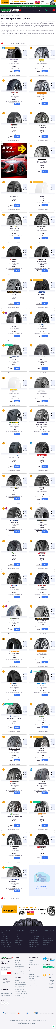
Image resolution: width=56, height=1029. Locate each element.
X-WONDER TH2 (42, 392)
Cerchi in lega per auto (5, 931)
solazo (14, 294)
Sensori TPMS (32, 980)
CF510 (42, 62)
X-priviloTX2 (42, 127)
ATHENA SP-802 (14, 229)
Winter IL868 (42, 784)
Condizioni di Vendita (19, 989)
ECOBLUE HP (14, 588)
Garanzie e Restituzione (20, 984)
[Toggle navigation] (33, 10)
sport (42, 588)
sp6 (14, 490)
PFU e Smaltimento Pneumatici (19, 987)
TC (37, 1023)
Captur (18, 15)
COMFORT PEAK (42, 161)
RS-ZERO (14, 751)
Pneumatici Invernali (19, 970)
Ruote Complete (18, 964)
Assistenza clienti (33, 986)
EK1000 (42, 197)
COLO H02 (14, 620)
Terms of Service (38, 1022)
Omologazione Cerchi (34, 982)
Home (2, 15)
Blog (30, 973)
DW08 (42, 457)
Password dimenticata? (34, 964)
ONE (42, 849)
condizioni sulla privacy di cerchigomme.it (6, 982)
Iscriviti (9, 973)
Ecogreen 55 (14, 196)
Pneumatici (8, 15)
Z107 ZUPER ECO (14, 425)
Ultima (17, 43)
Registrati (31, 960)
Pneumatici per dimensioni (33, 931)
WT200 (42, 686)
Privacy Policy (18, 999)
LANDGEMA (41, 751)
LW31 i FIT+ (14, 62)
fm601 (14, 261)
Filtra (52, 19)
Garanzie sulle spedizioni (20, 991)
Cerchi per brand (19, 930)
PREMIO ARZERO (42, 261)
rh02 (42, 229)
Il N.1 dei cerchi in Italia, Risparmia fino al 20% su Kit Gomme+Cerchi (28, 6)
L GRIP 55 (14, 127)
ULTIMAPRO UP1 (14, 881)
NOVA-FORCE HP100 (42, 425)
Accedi (30, 962)
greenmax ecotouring (14, 816)
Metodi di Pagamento (20, 982)
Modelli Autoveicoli (19, 974)
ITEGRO (42, 327)
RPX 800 (14, 849)
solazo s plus (41, 621)
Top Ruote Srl (28, 1023)
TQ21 (41, 816)
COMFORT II (14, 522)
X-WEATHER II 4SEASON (14, 718)
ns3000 (14, 686)
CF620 (42, 719)
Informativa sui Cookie (20, 997)
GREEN (14, 555)
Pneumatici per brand (49, 930)
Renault (13, 15)
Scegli (17, 71)
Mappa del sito (32, 984)
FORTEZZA (14, 327)
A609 (41, 490)
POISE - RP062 (42, 653)
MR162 (42, 522)
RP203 (42, 95)
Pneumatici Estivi (19, 968)
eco (14, 94)
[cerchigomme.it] (14, 10)
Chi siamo (31, 971)
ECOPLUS (42, 555)
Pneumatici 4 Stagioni (20, 972)
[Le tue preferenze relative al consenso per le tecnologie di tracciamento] (53, 1026)
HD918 (42, 359)
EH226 (14, 359)
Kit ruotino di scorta (19, 966)
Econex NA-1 (14, 784)
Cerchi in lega (18, 960)
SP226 (14, 392)
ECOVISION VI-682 (14, 653)
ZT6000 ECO (41, 294)
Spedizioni (17, 980)
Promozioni (31, 974)
